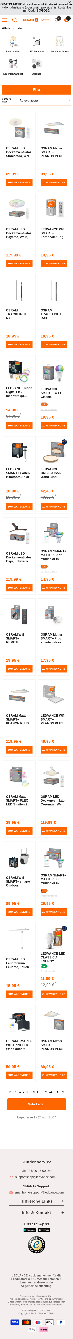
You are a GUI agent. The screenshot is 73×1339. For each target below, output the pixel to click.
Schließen (69, 2)
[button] (36, 95)
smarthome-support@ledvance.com (39, 1192)
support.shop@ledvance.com (35, 1177)
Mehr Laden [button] (36, 1104)
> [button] (57, 1091)
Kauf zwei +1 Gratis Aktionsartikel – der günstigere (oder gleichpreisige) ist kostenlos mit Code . (36, 7)
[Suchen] (14, 20)
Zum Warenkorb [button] (19, 182)
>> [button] (63, 1091)
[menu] (4, 20)
